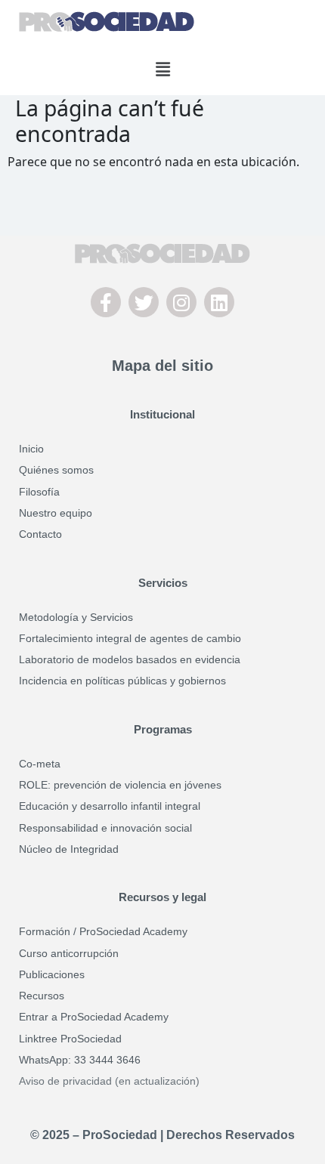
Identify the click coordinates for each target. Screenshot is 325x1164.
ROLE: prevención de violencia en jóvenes (120, 785)
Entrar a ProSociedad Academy (94, 1017)
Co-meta (39, 764)
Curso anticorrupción (69, 953)
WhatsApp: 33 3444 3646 (80, 1060)
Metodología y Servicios (76, 617)
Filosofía (39, 492)
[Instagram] (181, 302)
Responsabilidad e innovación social (105, 828)
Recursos (41, 996)
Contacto (40, 534)
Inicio (31, 449)
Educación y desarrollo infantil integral (109, 806)
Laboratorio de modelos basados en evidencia (129, 659)
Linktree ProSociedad (70, 1039)
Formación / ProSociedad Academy (103, 931)
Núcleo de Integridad (69, 849)
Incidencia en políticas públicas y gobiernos (122, 681)
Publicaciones (52, 974)
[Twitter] (143, 302)
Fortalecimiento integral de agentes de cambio (130, 638)
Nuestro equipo (55, 513)
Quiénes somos (56, 470)
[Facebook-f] (106, 302)
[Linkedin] (219, 302)
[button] (162, 68)
